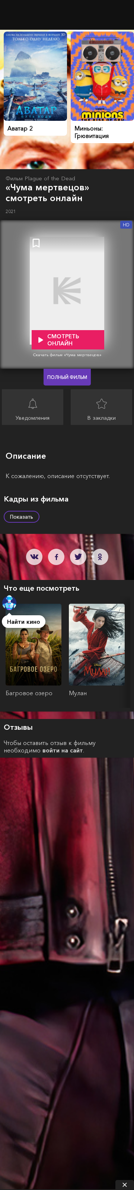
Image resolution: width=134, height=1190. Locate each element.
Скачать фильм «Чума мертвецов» (67, 354)
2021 (11, 211)
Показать (21, 516)
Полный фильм (67, 377)
